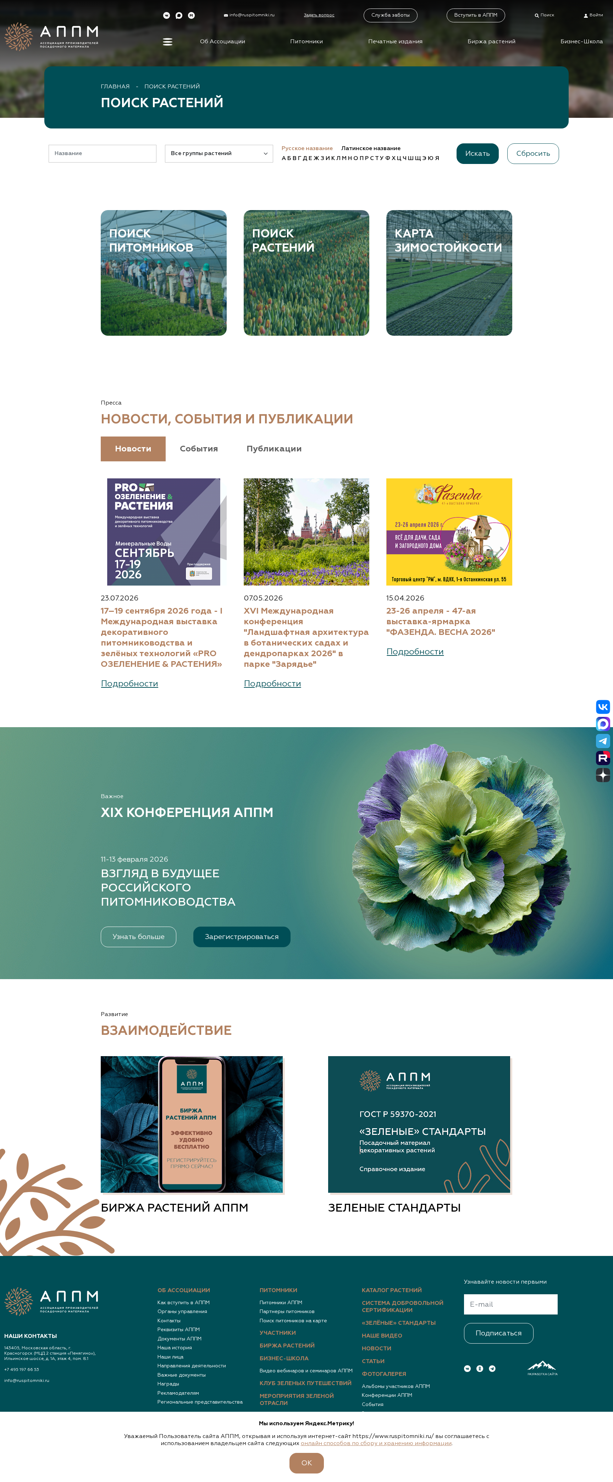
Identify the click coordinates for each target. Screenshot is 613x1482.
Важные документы (182, 1375)
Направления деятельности (192, 1365)
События (372, 1404)
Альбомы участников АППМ (396, 1386)
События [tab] (199, 449)
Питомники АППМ (281, 1302)
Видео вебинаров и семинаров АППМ (306, 1370)
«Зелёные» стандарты (399, 1323)
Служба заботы (390, 15)
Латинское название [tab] (371, 149)
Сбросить (533, 153)
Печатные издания (395, 42)
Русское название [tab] (307, 149)
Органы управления (182, 1311)
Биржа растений (491, 42)
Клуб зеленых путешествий (306, 1384)
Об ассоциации (184, 1291)
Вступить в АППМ (475, 15)
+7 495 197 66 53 (21, 1370)
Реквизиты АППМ (179, 1329)
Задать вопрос (319, 15)
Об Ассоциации (222, 42)
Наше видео (382, 1336)
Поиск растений (172, 87)
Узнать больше (138, 936)
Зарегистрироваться (242, 936)
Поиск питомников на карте (293, 1320)
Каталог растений (392, 1291)
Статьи (373, 1362)
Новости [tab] (133, 449)
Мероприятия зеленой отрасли (297, 1400)
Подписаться (499, 1333)
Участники (278, 1333)
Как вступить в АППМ (184, 1302)
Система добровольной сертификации (402, 1307)
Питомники (306, 42)
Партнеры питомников (287, 1311)
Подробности (129, 684)
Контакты (169, 1320)
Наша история (175, 1347)
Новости (376, 1349)
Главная (115, 87)
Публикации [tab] (274, 449)
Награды (168, 1384)
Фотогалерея (384, 1374)
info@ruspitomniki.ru (26, 1381)
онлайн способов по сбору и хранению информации (376, 1444)
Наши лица (170, 1357)
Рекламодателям (178, 1393)
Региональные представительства (200, 1402)
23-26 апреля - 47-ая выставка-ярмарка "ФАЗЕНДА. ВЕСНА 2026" (440, 622)
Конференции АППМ (387, 1395)
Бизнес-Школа (581, 42)
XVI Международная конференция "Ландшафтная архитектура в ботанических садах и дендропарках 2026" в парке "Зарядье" (306, 638)
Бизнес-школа (284, 1359)
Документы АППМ (179, 1338)
